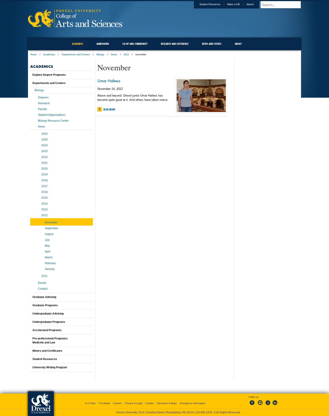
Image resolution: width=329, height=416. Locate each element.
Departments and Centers (76, 54)
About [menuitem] (238, 43)
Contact (42, 288)
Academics (49, 54)
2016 (44, 192)
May (47, 245)
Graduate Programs (45, 305)
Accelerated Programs (47, 330)
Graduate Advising (44, 297)
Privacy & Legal (133, 403)
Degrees (43, 97)
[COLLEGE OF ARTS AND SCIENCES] (75, 25)
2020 (44, 168)
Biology (100, 54)
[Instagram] (260, 405)
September (51, 228)
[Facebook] (253, 405)
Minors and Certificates (47, 350)
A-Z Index (90, 403)
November (51, 222)
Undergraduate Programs (48, 321)
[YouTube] (267, 405)
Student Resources (209, 4)
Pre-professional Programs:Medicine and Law (50, 340)
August (49, 234)
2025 (44, 139)
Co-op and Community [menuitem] (134, 43)
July (47, 239)
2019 (44, 174)
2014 (44, 203)
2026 (44, 133)
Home (33, 54)
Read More (109, 109)
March (48, 257)
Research (44, 103)
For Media (104, 403)
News (114, 54)
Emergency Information (192, 403)
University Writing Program (49, 367)
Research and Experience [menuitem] (175, 43)
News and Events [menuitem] (211, 43)
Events (42, 283)
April (47, 251)
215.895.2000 (203, 412)
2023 (44, 151)
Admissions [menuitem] (102, 43)
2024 (44, 145)
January (50, 269)
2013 (44, 209)
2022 (44, 157)
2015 (44, 197)
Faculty (42, 109)
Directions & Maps (167, 403)
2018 (44, 180)
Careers (117, 403)
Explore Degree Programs (49, 74)
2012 (126, 54)
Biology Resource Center (53, 120)
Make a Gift (233, 4)
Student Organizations (51, 114)
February (50, 263)
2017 (44, 186)
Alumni (250, 4)
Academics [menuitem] (77, 43)
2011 (44, 276)
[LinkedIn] (275, 405)
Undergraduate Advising (48, 313)
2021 (44, 162)
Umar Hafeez (108, 80)
